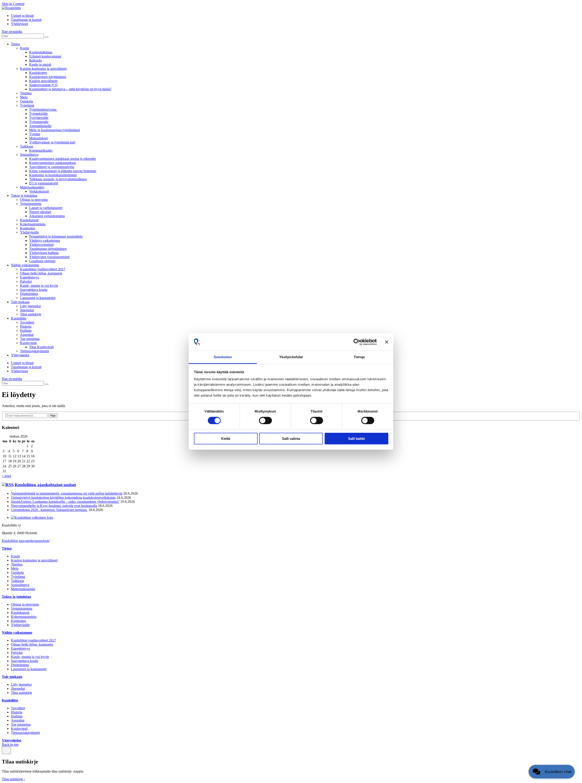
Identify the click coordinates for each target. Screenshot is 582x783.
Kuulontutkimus (40, 52)
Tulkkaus (26, 146)
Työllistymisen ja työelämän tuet (52, 142)
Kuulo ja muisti (40, 64)
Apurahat (26, 335)
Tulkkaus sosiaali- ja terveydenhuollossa (58, 179)
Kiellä (225, 439)
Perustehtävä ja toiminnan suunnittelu (56, 236)
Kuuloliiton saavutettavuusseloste (26, 541)
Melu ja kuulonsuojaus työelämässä (54, 130)
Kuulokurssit (29, 220)
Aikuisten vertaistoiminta (47, 216)
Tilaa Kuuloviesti (41, 347)
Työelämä (27, 105)
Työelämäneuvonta (43, 109)
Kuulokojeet (38, 73)
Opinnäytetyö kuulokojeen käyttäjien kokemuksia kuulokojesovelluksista (63, 497)
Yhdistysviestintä (41, 245)
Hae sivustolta (12, 31)
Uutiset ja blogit (22, 16)
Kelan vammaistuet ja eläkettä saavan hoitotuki (62, 171)
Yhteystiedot (20, 355)
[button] (552, 771)
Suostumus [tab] (223, 357)
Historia (25, 326)
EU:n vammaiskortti (43, 183)
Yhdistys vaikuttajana (44, 240)
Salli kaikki (356, 439)
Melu (24, 97)
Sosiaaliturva (29, 154)
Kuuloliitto (18, 318)
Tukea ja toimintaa (24, 195)
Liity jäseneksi (30, 306)
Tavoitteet (27, 322)
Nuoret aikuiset (40, 212)
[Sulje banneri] (386, 342)
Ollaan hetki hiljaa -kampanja (41, 273)
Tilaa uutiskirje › (13, 779)
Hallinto (26, 330)
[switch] (265, 420)
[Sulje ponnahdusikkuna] (6, 750)
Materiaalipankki (32, 187)
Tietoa (15, 44)
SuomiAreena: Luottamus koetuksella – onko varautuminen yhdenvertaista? (65, 502)
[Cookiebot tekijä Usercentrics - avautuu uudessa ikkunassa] (357, 342)
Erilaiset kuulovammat (45, 56)
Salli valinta (291, 439)
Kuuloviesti (28, 343)
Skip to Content (13, 4)
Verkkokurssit (39, 191)
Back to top (10, 744)
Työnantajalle (38, 122)
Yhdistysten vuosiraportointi (49, 257)
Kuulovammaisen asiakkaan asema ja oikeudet (62, 159)
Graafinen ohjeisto (42, 261)
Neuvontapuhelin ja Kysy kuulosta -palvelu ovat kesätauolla (54, 506)
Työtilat (34, 134)
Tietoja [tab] (359, 357)
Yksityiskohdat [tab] (291, 357)
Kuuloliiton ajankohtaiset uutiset (45, 484)
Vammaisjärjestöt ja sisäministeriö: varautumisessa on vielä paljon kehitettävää (66, 493)
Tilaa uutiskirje (30, 314)
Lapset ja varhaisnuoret (45, 208)
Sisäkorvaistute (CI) (43, 85)
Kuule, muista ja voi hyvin (39, 285)
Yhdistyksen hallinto (44, 253)
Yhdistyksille (29, 232)
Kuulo (24, 48)
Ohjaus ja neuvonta (34, 199)
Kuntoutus (27, 228)
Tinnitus (26, 93)
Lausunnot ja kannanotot (37, 298)
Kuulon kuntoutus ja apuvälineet (43, 68)
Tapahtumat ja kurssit (26, 20)
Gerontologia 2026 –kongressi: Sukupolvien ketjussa (49, 510)
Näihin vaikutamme (25, 265)
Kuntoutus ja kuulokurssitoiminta (53, 175)
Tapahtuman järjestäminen (48, 249)
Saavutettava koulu (33, 290)
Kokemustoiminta (32, 224)
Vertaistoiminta (30, 204)
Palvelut (26, 281)
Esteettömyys (29, 277)
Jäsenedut (27, 310)
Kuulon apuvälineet (43, 81)
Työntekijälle (38, 114)
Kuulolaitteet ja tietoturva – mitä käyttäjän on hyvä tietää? (70, 89)
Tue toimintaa (30, 339)
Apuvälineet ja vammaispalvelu (51, 167)
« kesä (6, 476)
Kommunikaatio (40, 150)
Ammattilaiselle (40, 126)
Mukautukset (38, 138)
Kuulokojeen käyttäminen (47, 77)
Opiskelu (26, 101)
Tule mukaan (20, 302)
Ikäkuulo (35, 60)
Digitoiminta (29, 294)
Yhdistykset (19, 24)
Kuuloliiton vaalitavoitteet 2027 (42, 269)
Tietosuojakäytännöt (34, 351)
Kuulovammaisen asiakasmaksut (52, 163)
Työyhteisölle (38, 118)
